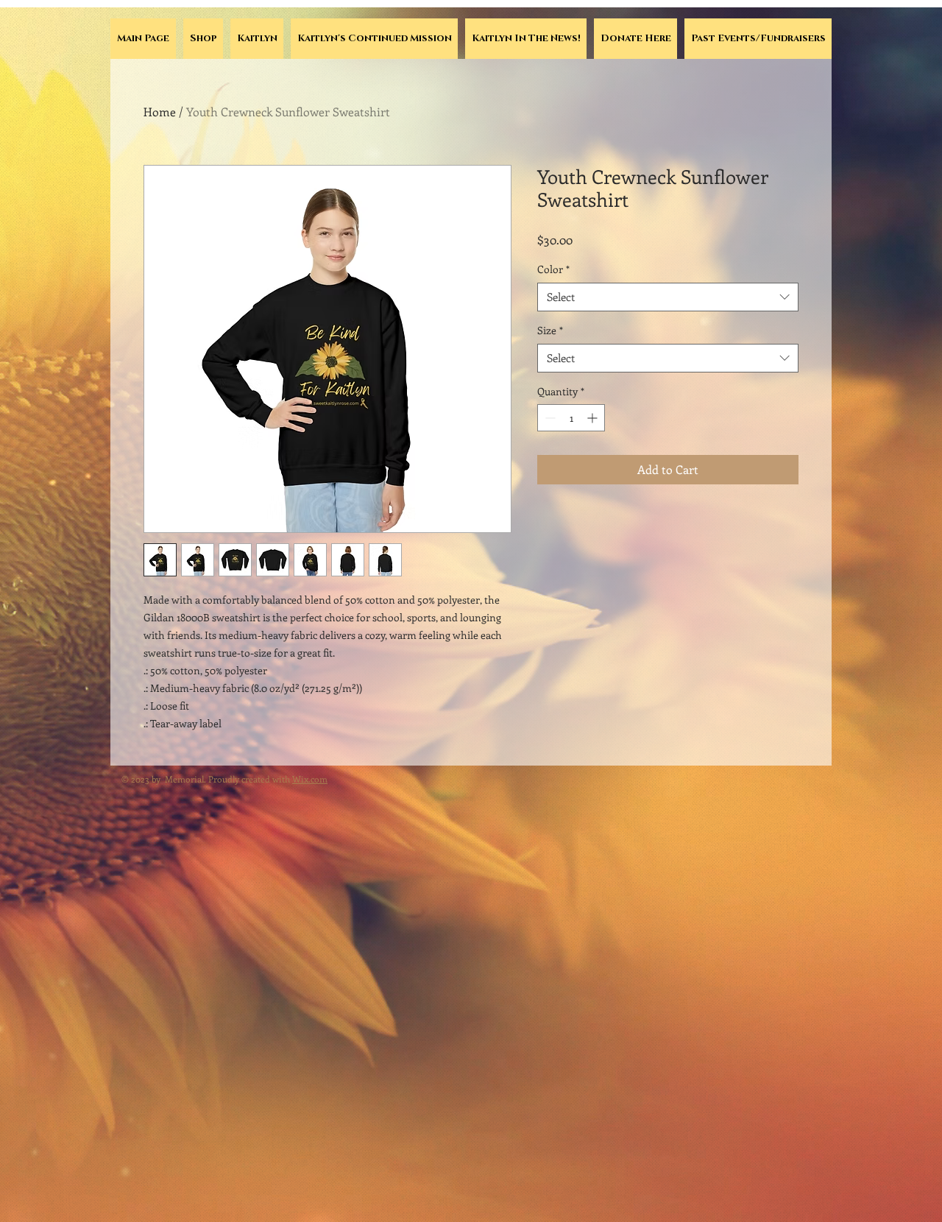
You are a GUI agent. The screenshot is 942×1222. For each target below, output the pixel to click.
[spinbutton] (571, 418)
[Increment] (593, 418)
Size (550, 330)
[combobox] (667, 297)
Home (160, 111)
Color (553, 269)
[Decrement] (548, 418)
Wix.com (309, 779)
